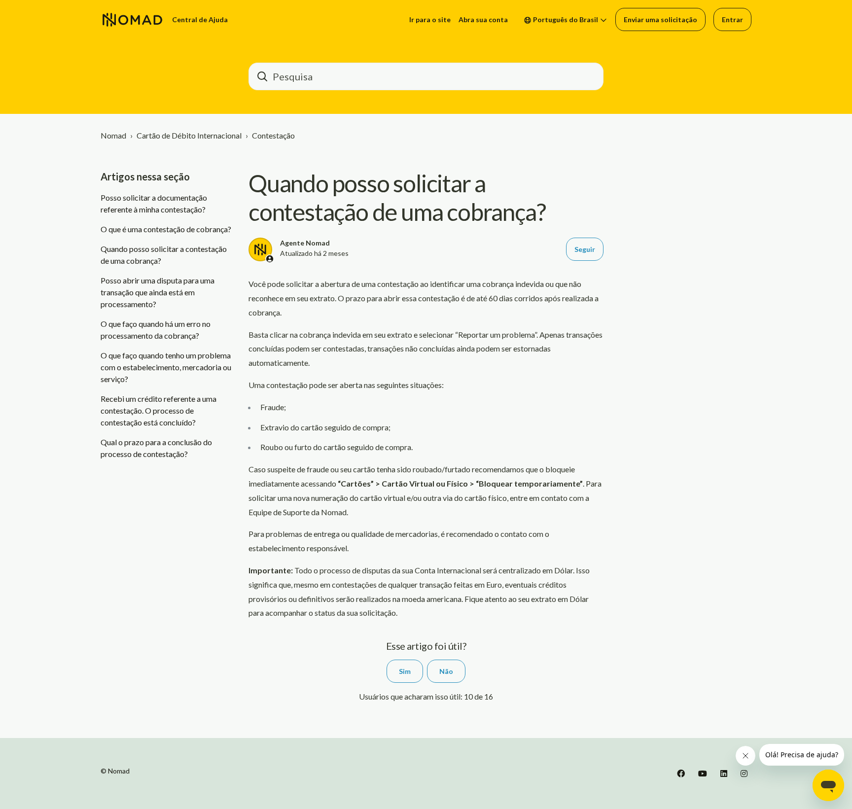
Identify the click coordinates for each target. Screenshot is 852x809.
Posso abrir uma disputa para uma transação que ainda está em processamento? (157, 292)
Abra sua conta (483, 19)
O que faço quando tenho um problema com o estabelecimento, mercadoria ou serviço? (166, 367)
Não (446, 671)
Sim (405, 671)
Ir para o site (430, 19)
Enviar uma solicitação (660, 19)
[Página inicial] (132, 20)
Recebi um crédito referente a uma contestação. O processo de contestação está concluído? (158, 410)
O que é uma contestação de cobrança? (166, 229)
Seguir (584, 249)
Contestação (273, 135)
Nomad (113, 135)
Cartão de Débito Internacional (189, 135)
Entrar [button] (732, 19)
